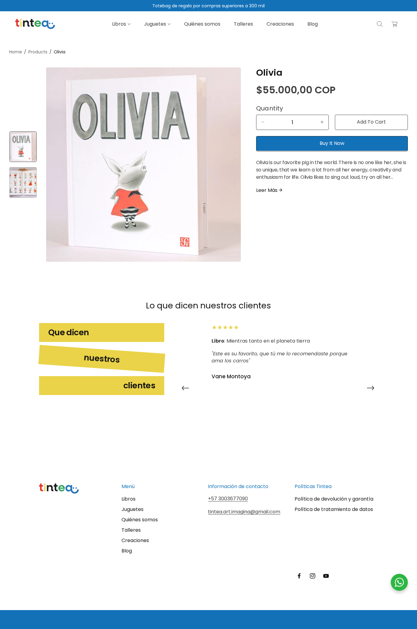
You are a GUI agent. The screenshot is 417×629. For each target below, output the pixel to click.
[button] (121, 24)
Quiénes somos (139, 519)
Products (37, 52)
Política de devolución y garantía (334, 498)
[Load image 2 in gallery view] (23, 182)
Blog (126, 550)
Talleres (131, 530)
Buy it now (332, 143)
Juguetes (132, 509)
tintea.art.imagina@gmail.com (244, 511)
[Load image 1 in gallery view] (23, 146)
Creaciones (135, 540)
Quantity (269, 108)
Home (15, 52)
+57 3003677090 (228, 498)
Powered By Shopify (60, 619)
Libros (128, 498)
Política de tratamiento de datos (334, 509)
